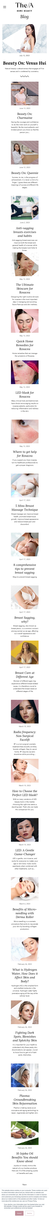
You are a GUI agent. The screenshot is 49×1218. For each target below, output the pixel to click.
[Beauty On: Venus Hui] (24, 38)
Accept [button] (19, 1213)
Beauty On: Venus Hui (24, 63)
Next (24, 1184)
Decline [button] (29, 1213)
